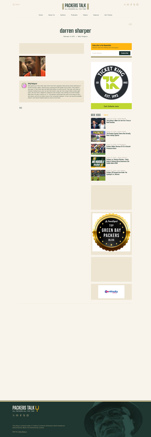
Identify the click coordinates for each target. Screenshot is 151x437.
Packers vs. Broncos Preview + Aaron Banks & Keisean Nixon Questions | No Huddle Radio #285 (117, 161)
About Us (51, 15)
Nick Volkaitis (121, 170)
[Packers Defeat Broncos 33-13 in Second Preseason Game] (98, 149)
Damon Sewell (122, 131)
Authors (63, 15)
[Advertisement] (51, 48)
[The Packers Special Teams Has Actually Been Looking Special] (98, 136)
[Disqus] (75, 329)
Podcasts (74, 15)
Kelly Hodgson (83, 36)
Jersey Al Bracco (122, 157)
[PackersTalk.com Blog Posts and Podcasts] (75, 7)
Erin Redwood (122, 144)
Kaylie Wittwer (122, 118)
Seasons (96, 15)
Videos (85, 15)
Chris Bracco (22, 432)
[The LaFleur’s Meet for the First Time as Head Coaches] (98, 123)
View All (106, 115)
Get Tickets (108, 15)
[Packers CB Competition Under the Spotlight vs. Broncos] (98, 175)
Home (41, 15)
